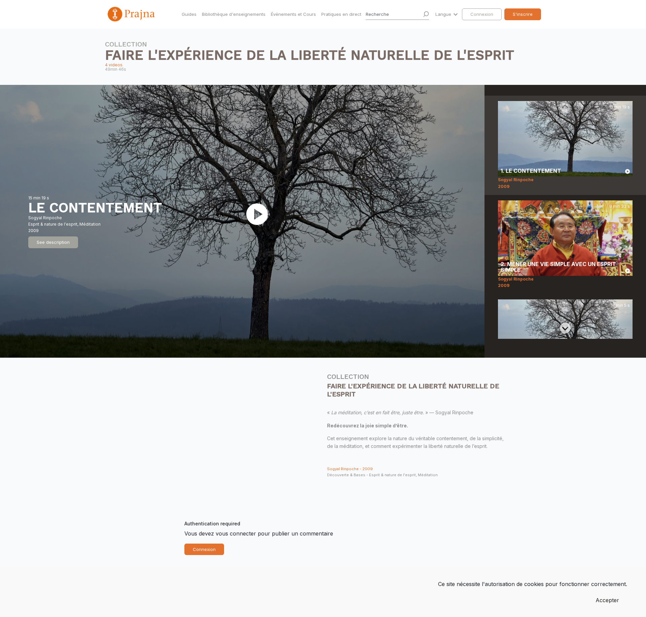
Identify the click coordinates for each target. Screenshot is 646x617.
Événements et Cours (293, 14)
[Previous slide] (565, 106)
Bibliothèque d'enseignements (233, 14)
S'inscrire (523, 14)
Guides (189, 14)
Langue (444, 14)
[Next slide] (565, 328)
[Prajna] (132, 14)
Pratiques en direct (341, 14)
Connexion (481, 14)
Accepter (607, 600)
